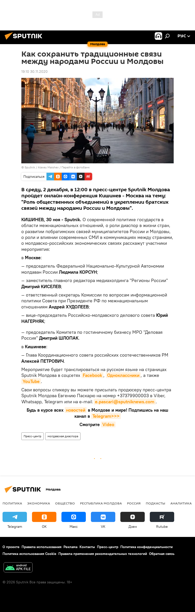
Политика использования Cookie (29, 553)
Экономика (38, 503)
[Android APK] (18, 568)
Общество (65, 503)
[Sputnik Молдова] (25, 40)
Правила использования (41, 547)
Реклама (70, 547)
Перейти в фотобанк (75, 167)
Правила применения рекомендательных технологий (102, 553)
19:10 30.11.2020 (34, 71)
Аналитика (181, 503)
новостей (75, 410)
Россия (134, 503)
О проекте (11, 547)
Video (108, 424)
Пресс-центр (32, 436)
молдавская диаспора (62, 436)
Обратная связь (161, 553)
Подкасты (155, 503)
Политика (12, 503)
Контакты (87, 547)
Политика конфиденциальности (146, 547)
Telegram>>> (106, 416)
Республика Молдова (101, 503)
